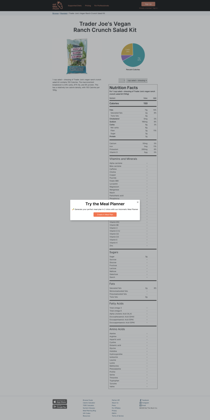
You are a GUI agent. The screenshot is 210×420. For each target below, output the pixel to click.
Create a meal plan (105, 214)
